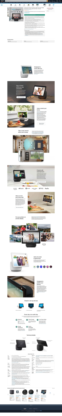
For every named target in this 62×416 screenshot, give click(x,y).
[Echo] (2, 5)
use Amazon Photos (36, 216)
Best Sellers (14, 2)
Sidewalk (38, 364)
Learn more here (23, 330)
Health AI (4, 2)
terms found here (37, 356)
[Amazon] (2, 1)
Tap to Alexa (13, 376)
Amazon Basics (10, 2)
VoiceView (13, 381)
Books (29, 2)
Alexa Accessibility (13, 384)
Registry (38, 2)
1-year (46, 355)
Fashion (36, 2)
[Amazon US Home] (25, 409)
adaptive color (38, 217)
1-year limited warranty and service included (40, 355)
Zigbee (37, 115)
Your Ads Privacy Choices (38, 410)
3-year (50, 355)
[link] (12, 396)
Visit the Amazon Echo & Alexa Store (28, 9)
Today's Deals (26, 2)
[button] (1, 2)
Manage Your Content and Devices (39, 372)
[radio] (8, 8)
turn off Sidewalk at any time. (27, 361)
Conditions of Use (22, 410)
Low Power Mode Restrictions (43, 323)
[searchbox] (27, 1)
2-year (47, 355)
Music (40, 2)
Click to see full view (16, 21)
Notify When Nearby (14, 382)
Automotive (50, 2)
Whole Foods (23, 2)
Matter (40, 115)
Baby (52, 2)
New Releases (17, 2)
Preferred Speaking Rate (14, 378)
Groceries (20, 2)
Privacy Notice (26, 410)
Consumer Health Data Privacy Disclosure (31, 410)
